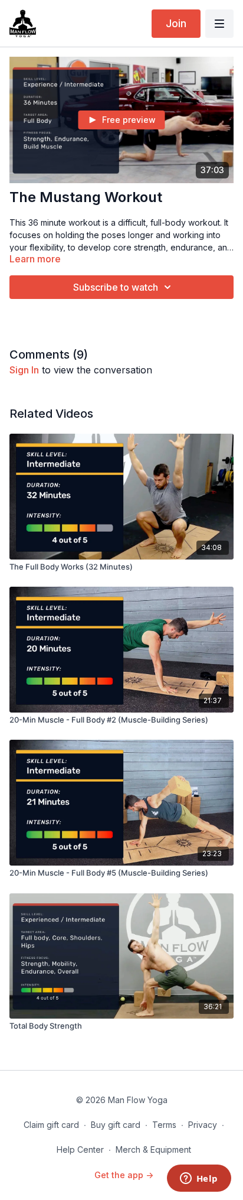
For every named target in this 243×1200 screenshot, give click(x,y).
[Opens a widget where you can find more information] (198, 1179)
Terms (164, 1125)
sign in (24, 370)
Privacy (202, 1125)
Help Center (80, 1149)
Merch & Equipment (153, 1149)
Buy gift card (115, 1125)
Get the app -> (123, 1175)
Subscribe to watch (115, 287)
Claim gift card (51, 1125)
